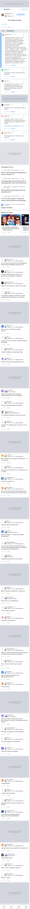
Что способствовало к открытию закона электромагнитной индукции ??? (13, 200)
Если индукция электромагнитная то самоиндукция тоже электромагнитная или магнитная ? (14, 183)
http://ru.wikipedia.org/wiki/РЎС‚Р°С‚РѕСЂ (14, 126)
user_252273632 (7, 204)
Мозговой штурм (11, 598)
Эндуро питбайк (6, 207)
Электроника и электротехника (18, 186)
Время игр (10, 556)
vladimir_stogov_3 (7, 170)
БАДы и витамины (12, 532)
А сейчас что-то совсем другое (11, 16)
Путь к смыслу (11, 391)
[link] (11, 224)
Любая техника (15, 170)
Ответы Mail (11, 855)
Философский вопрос (13, 413)
